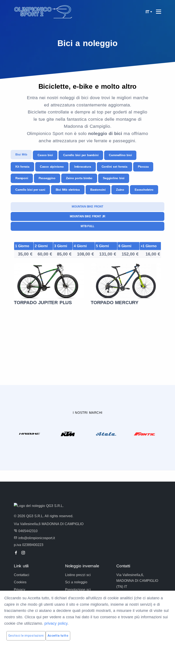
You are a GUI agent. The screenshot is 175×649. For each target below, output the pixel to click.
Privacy (19, 589)
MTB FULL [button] (87, 226)
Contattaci (21, 575)
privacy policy (55, 623)
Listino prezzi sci (78, 575)
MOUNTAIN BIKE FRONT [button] (87, 206)
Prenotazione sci (78, 589)
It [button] (148, 11)
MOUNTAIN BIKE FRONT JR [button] (87, 216)
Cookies (20, 582)
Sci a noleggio (76, 582)
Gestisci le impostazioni (26, 635)
